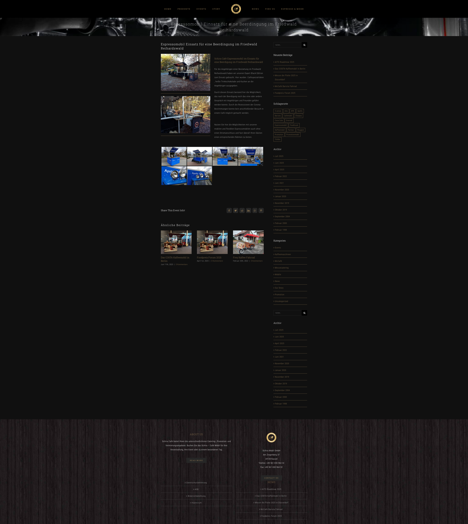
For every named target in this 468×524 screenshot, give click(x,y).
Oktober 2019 (281, 210)
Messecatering (282, 268)
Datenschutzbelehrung (196, 482)
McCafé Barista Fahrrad (286, 86)
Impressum (196, 502)
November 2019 (282, 203)
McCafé (278, 261)
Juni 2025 (279, 163)
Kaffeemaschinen (283, 254)
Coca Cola (279, 120)
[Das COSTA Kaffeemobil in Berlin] (176, 242)
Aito (286, 111)
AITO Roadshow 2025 (284, 62)
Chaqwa (298, 116)
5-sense (278, 111)
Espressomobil (281, 125)
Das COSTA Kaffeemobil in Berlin (172, 242)
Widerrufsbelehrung (197, 496)
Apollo (299, 111)
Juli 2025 (279, 156)
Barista (278, 116)
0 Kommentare (182, 264)
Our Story (279, 288)
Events (278, 247)
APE (292, 111)
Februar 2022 (281, 176)
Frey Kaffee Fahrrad (244, 242)
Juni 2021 (279, 183)
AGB (197, 489)
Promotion (279, 134)
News (277, 281)
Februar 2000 (281, 223)
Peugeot (300, 130)
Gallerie (180, 242)
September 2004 (282, 216)
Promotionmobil (292, 134)
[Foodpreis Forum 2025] (212, 242)
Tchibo (277, 139)
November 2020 (282, 189)
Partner (291, 130)
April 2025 (279, 169)
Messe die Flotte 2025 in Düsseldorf (271, 502)
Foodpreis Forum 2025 (208, 242)
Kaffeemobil (280, 130)
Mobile (278, 274)
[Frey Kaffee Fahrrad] (248, 242)
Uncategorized (281, 301)
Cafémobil (288, 116)
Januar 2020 (280, 196)
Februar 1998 (281, 230)
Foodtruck (294, 125)
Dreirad (289, 120)
